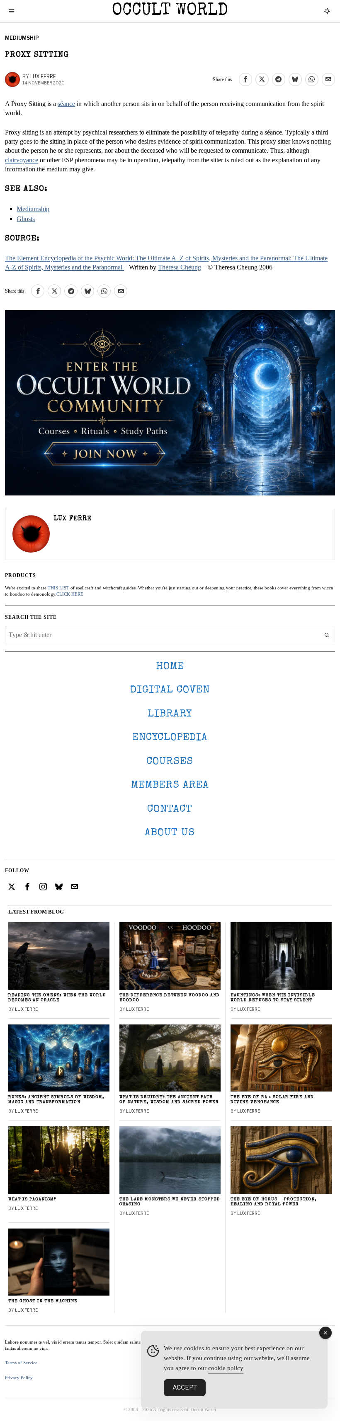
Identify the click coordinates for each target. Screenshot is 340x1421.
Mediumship (22, 38)
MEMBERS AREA (170, 785)
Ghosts (26, 218)
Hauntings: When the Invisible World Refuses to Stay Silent (273, 998)
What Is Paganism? (32, 1199)
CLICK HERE (69, 593)
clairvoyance (21, 159)
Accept (184, 1387)
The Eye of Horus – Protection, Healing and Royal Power (274, 1202)
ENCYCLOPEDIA (170, 738)
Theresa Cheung (179, 267)
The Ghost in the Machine (43, 1301)
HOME (170, 666)
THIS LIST (58, 587)
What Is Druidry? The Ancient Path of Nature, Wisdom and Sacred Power (169, 1099)
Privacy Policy (19, 1377)
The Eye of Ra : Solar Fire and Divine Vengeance (272, 1099)
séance (66, 103)
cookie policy (225, 1368)
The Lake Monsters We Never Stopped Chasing (169, 1202)
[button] (326, 635)
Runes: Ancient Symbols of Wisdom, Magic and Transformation (56, 1099)
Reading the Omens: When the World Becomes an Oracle (57, 998)
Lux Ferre (43, 76)
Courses (169, 762)
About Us (170, 833)
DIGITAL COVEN (170, 690)
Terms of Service (21, 1362)
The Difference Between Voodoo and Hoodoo (169, 998)
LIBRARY (170, 714)
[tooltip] (245, 79)
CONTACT (169, 809)
